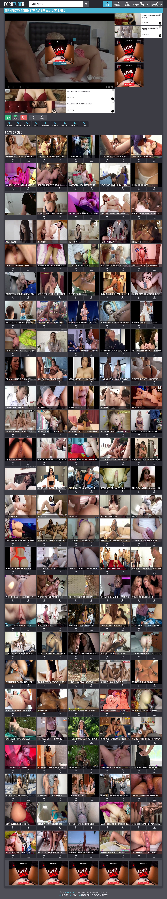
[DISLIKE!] (23, 117)
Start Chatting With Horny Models (78, 91)
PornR (14, 4)
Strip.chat (70, 98)
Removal (74, 895)
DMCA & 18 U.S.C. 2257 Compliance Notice (94, 895)
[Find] (86, 4)
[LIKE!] (8, 117)
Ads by (30, 192)
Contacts (64, 895)
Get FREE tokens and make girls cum (79, 103)
